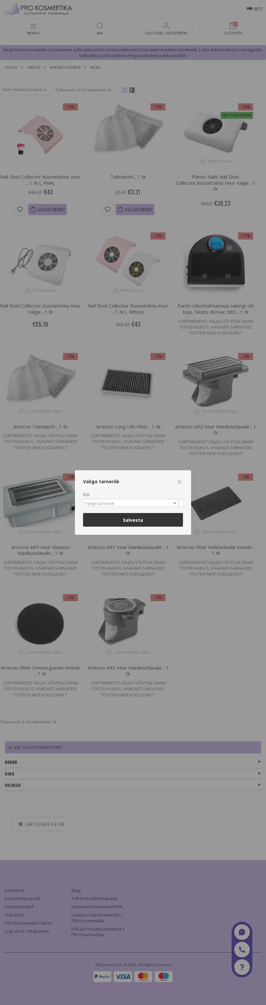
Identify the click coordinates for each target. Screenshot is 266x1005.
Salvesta (133, 520)
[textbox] (131, 503)
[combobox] (133, 503)
